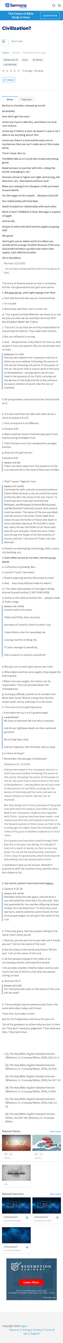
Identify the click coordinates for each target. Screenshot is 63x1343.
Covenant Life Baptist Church (18, 1220)
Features (14, 1329)
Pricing (26, 1329)
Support (35, 1333)
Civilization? (11, 1217)
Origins (5, 52)
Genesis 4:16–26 (10, 59)
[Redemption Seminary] (31, 1279)
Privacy (37, 1329)
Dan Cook (16, 41)
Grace (25, 59)
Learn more (50, 15)
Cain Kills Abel (10, 64)
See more (55, 1131)
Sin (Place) (37, 59)
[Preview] (26, 1217)
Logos (23, 1326)
